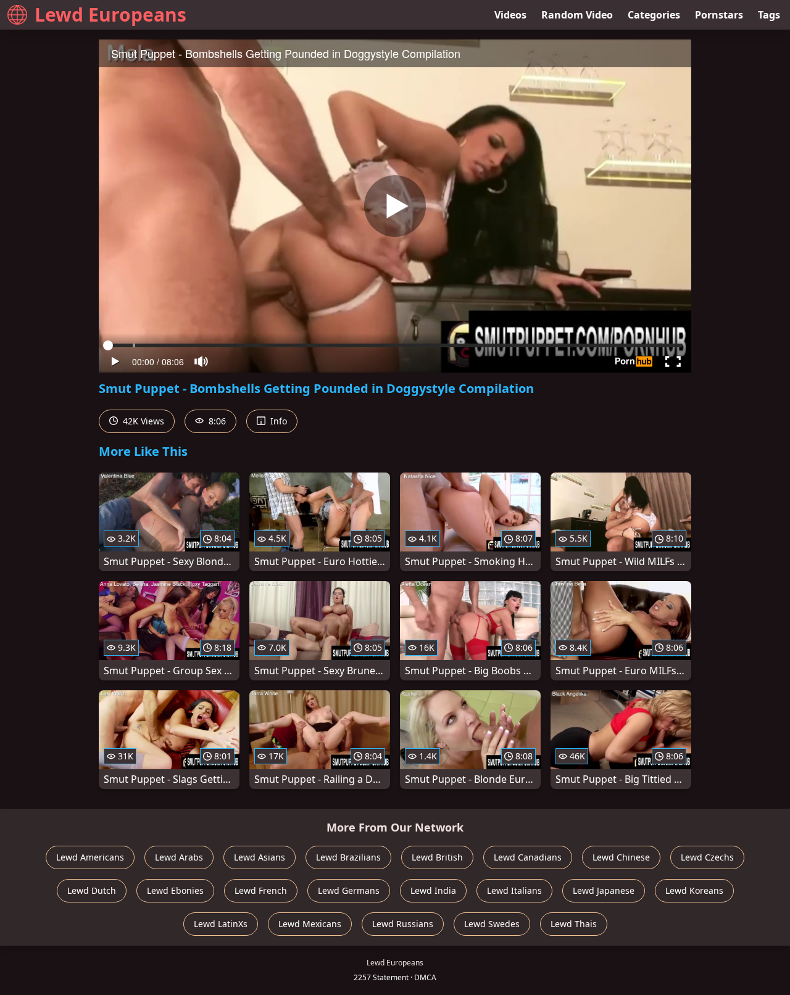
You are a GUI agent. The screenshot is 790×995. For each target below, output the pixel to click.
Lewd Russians (402, 924)
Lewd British (437, 857)
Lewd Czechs (707, 857)
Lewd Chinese (621, 857)
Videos (510, 15)
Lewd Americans (90, 857)
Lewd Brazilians (348, 857)
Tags (769, 15)
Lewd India (433, 890)
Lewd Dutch (91, 890)
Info (277, 421)
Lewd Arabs (179, 857)
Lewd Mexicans (309, 924)
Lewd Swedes (492, 924)
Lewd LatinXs (220, 924)
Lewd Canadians (528, 857)
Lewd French (261, 890)
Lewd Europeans (110, 14)
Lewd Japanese (603, 890)
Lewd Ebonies (175, 890)
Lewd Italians (514, 890)
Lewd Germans (349, 890)
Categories (654, 15)
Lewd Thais (574, 924)
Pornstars (719, 15)
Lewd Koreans (694, 890)
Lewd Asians (259, 857)
